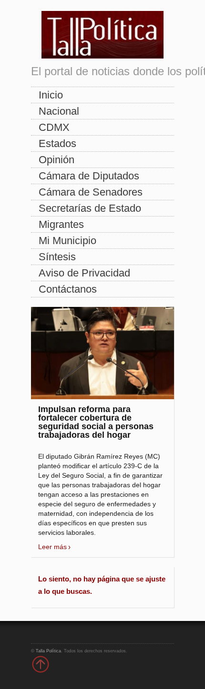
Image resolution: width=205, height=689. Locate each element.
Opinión (56, 160)
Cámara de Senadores (91, 192)
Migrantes (61, 224)
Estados (57, 143)
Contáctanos (68, 289)
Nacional (59, 111)
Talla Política (48, 651)
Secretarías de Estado (90, 208)
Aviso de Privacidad (84, 273)
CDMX (54, 127)
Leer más (52, 547)
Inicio (51, 95)
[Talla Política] (102, 32)
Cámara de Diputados (89, 176)
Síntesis (57, 257)
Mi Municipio (67, 240)
